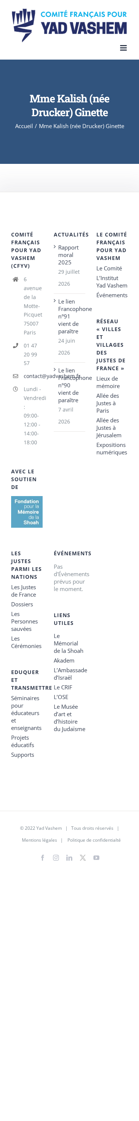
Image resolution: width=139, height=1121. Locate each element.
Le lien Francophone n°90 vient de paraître (70, 385)
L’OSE (61, 697)
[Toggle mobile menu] (124, 48)
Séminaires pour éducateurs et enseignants (26, 712)
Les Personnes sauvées (24, 621)
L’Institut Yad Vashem (112, 281)
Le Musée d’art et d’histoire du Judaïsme (69, 718)
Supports (22, 754)
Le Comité (109, 268)
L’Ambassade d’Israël (69, 673)
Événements (112, 295)
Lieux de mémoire (108, 382)
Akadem (64, 660)
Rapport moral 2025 (68, 255)
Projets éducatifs (22, 741)
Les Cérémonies (26, 642)
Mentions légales (39, 840)
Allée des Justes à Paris (107, 403)
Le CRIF (63, 687)
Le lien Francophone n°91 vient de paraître (70, 316)
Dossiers (22, 604)
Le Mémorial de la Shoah (68, 643)
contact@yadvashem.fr (33, 376)
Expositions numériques (111, 448)
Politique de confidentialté (94, 840)
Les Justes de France (23, 590)
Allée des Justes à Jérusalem (109, 427)
